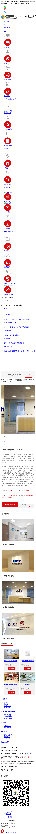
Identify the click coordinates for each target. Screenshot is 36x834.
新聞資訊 (4, 731)
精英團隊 (7, 267)
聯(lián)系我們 (8, 294)
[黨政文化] (7, 54)
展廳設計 (7, 96)
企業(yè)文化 (8, 47)
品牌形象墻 (7, 79)
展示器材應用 (8, 145)
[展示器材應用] (7, 136)
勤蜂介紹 (7, 251)
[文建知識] (7, 203)
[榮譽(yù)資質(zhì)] (7, 274)
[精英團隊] (7, 258)
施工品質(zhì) (8, 184)
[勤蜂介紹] (7, 242)
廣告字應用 (7, 113)
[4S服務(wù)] (7, 159)
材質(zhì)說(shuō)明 (8, 711)
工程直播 (7, 228)
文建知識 (7, 212)
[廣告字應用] (7, 109)
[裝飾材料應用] (7, 120)
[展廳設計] (7, 87)
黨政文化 (7, 63)
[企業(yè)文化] (7, 38)
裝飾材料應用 (8, 129)
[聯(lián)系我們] (9, 285)
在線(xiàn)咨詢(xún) (9, 504)
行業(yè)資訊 (8, 201)
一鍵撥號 (9, 817)
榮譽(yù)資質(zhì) (9, 283)
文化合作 (4, 699)
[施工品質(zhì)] (7, 175)
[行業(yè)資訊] (8, 192)
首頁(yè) (9, 812)
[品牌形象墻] (7, 70)
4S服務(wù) (7, 168)
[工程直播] (7, 219)
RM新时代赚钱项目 (11, 832)
